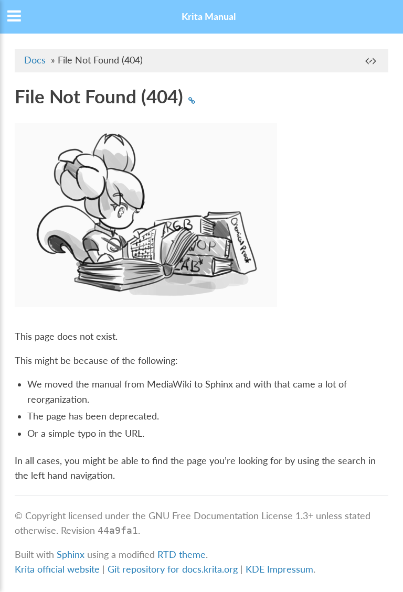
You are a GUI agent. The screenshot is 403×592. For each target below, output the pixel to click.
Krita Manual (209, 16)
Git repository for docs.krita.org (174, 569)
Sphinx (70, 554)
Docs (35, 60)
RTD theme (181, 554)
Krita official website (57, 569)
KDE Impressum (279, 569)
